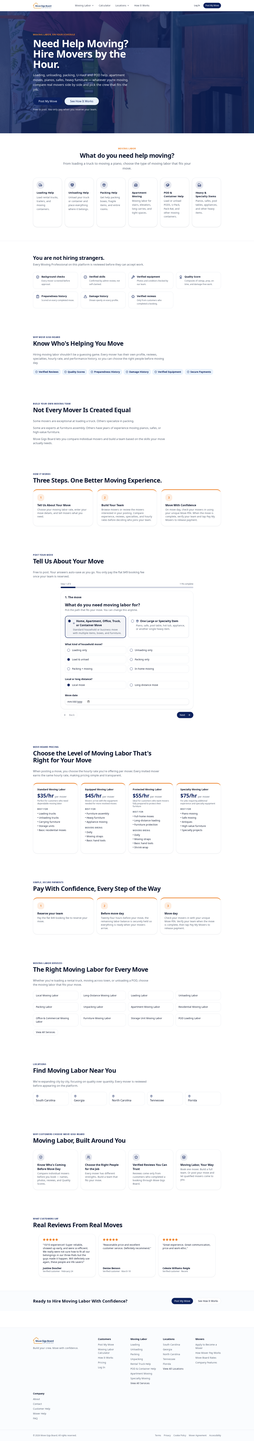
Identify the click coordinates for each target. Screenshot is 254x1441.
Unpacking (136, 1359)
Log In (197, 5)
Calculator (105, 5)
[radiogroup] (127, 627)
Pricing (102, 1362)
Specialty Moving (140, 1378)
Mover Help (39, 1413)
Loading (135, 1344)
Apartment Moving (141, 1373)
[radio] (69, 621)
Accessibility (215, 1435)
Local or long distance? (78, 679)
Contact (37, 1403)
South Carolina (171, 1344)
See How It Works (81, 101)
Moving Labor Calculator (106, 1351)
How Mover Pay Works (208, 1352)
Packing (134, 1354)
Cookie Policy (179, 1435)
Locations (120, 5)
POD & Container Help (143, 1368)
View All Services (45, 1032)
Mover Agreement (197, 1435)
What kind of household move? (83, 644)
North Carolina (171, 1354)
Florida (167, 1363)
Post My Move (212, 5)
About (36, 1399)
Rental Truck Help (140, 1363)
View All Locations (173, 1368)
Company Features (206, 1362)
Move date (71, 695)
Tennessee (169, 1359)
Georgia (167, 1349)
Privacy (167, 1435)
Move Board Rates (205, 1357)
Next (182, 715)
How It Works (141, 5)
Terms (158, 1435)
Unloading (136, 1349)
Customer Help (41, 1408)
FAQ (35, 1418)
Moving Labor (83, 5)
